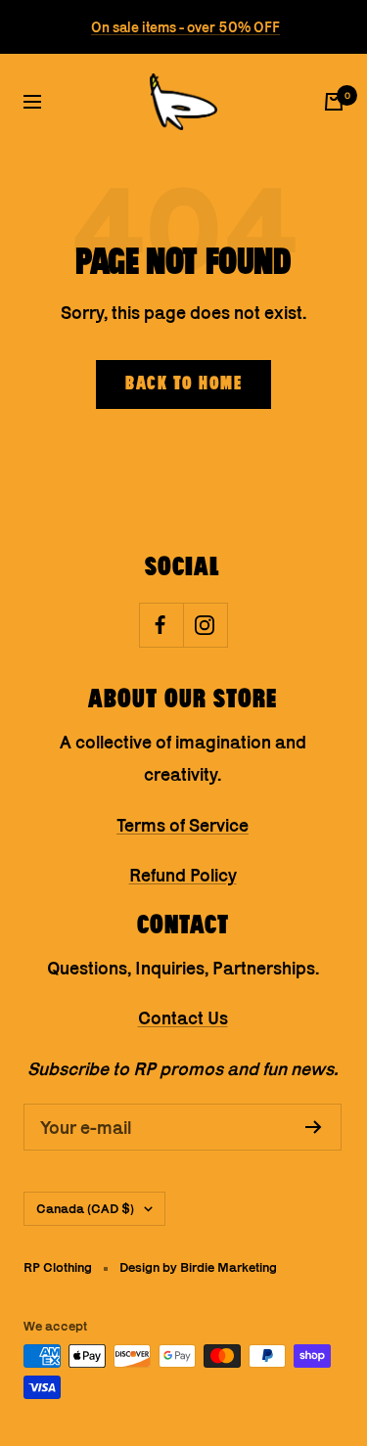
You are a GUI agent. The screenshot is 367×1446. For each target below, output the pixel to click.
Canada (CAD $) (85, 1208)
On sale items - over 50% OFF (185, 27)
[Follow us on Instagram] (205, 625)
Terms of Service (182, 825)
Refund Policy (183, 875)
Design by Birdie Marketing (198, 1267)
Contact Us (183, 1018)
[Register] (313, 1127)
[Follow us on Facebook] (161, 625)
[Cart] (334, 102)
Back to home (183, 384)
